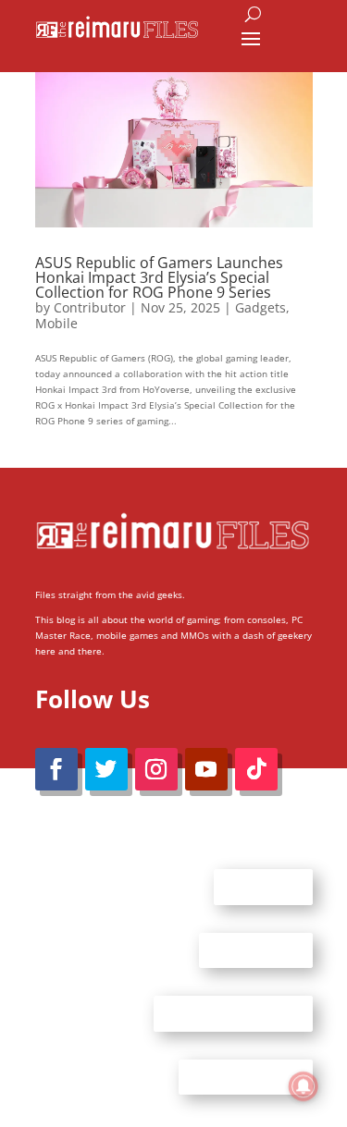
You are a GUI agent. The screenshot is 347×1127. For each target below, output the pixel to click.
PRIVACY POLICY (245, 1076)
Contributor (90, 307)
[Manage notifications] (303, 1086)
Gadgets (260, 307)
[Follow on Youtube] (206, 769)
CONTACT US (256, 949)
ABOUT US (263, 886)
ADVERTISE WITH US (233, 1013)
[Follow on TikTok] (256, 769)
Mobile (56, 323)
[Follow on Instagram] (156, 769)
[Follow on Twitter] (106, 769)
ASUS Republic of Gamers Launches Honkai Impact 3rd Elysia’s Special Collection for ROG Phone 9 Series (159, 277)
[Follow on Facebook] (56, 769)
